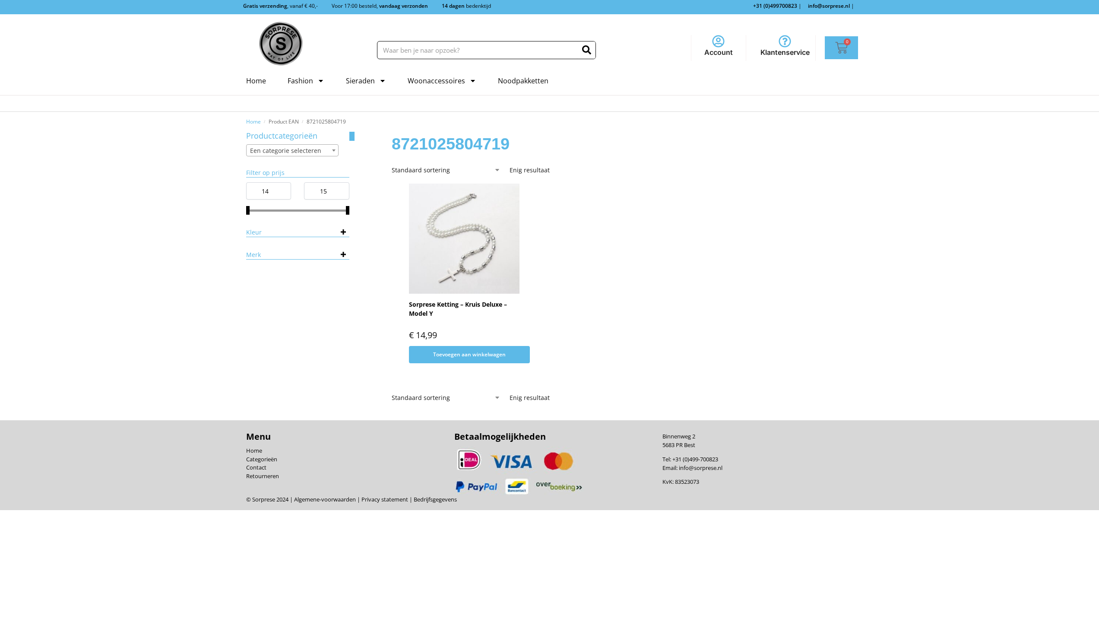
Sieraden (360, 81)
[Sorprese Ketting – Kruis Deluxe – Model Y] (464, 239)
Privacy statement (384, 499)
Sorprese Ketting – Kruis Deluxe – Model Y (458, 308)
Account (718, 52)
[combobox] (292, 150)
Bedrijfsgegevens (434, 499)
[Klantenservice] (785, 41)
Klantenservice (785, 52)
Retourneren (262, 476)
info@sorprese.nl (700, 468)
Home (256, 81)
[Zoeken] (586, 50)
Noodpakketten (523, 81)
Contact (256, 467)
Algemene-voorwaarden (325, 499)
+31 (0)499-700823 (695, 459)
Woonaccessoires (436, 81)
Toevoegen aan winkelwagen (469, 354)
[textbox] (292, 151)
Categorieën (261, 459)
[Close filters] (352, 136)
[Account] (718, 41)
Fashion (300, 81)
